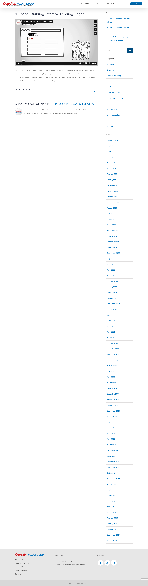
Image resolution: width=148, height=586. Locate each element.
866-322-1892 (66, 561)
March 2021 (111, 338)
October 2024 (112, 140)
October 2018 (112, 473)
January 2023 (112, 236)
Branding (110, 70)
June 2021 (111, 321)
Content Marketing (114, 76)
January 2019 (112, 456)
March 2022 (111, 276)
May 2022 (111, 264)
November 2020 (113, 355)
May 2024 (111, 157)
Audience (110, 64)
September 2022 (113, 253)
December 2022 (113, 242)
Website (110, 126)
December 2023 (113, 185)
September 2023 (113, 202)
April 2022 (111, 270)
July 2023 (110, 214)
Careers (18, 574)
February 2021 (112, 343)
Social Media (112, 109)
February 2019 (112, 450)
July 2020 (110, 371)
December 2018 (113, 462)
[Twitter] (107, 563)
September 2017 (113, 535)
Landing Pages (112, 87)
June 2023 (111, 219)
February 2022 (112, 281)
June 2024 (111, 152)
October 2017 (112, 529)
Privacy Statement (22, 563)
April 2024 (111, 163)
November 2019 (113, 400)
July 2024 (110, 146)
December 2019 (113, 394)
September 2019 (113, 411)
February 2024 (112, 174)
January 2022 (112, 287)
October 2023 (112, 197)
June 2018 (111, 495)
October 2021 (112, 298)
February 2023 (112, 230)
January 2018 (112, 524)
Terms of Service (21, 567)
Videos (109, 121)
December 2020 (113, 349)
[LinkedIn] (114, 563)
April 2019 (111, 439)
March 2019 (111, 445)
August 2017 (112, 541)
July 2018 (110, 490)
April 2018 (111, 507)
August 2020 (112, 366)
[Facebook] (100, 563)
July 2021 (110, 315)
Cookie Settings (21, 570)
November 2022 (113, 247)
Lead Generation (113, 93)
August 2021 (112, 309)
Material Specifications (24, 560)
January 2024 (112, 180)
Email (109, 81)
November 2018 (113, 467)
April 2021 (111, 332)
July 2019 (110, 422)
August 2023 (112, 208)
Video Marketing (113, 115)
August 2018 (112, 484)
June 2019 (111, 428)
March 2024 (111, 168)
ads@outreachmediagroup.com (73, 565)
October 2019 (112, 405)
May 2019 (111, 433)
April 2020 (111, 377)
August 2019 (112, 417)
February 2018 (112, 518)
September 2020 (113, 360)
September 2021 (113, 304)
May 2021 (111, 326)
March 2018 (111, 512)
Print (109, 104)
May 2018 (111, 501)
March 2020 (111, 383)
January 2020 (112, 388)
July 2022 (110, 259)
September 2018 (113, 479)
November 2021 (113, 292)
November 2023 (113, 191)
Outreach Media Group (72, 104)
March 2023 (111, 225)
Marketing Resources (115, 98)
